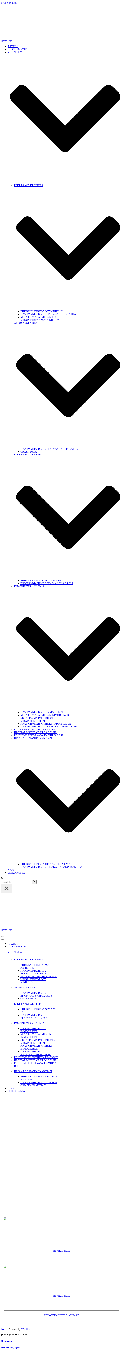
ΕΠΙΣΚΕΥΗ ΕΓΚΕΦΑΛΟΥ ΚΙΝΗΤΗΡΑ (42, 311)
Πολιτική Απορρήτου (10, 1347)
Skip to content (8, 2)
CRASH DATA (28, 451)
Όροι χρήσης (6, 1341)
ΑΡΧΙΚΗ (13, 46)
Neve (4, 1329)
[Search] (2, 878)
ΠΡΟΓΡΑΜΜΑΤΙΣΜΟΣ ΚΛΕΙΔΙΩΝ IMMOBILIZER (48, 726)
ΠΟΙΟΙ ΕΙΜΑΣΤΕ (17, 49)
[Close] (6, 888)
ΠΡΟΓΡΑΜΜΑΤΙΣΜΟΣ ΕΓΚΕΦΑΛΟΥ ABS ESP (46, 583)
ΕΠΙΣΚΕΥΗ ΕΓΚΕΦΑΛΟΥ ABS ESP (40, 580)
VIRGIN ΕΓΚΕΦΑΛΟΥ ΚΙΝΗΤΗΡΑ (40, 320)
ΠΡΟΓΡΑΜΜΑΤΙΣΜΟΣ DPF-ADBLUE (35, 732)
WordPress (26, 1329)
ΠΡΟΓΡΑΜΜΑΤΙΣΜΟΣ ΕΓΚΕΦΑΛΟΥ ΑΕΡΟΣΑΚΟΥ (49, 448)
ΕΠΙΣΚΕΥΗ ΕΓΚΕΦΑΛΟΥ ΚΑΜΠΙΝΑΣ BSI (38, 735)
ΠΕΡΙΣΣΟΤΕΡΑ (61, 1250)
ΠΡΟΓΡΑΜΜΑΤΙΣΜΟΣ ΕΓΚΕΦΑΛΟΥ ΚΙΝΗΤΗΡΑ (48, 314)
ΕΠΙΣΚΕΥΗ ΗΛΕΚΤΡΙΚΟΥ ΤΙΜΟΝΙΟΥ (36, 729)
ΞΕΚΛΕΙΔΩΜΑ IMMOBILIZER (37, 718)
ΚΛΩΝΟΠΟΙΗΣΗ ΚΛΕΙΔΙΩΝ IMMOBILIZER (45, 723)
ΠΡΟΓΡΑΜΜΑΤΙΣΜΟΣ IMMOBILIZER (42, 712)
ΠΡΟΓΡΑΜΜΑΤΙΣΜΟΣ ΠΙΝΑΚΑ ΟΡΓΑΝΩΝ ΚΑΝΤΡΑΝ (51, 867)
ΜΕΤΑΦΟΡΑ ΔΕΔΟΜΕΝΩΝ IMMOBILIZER (44, 715)
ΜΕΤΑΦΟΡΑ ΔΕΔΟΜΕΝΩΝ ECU (38, 317)
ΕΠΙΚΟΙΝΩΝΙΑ (16, 872)
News (11, 869)
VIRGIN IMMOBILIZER (33, 720)
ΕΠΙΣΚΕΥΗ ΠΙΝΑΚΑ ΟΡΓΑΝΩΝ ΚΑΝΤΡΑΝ (45, 864)
